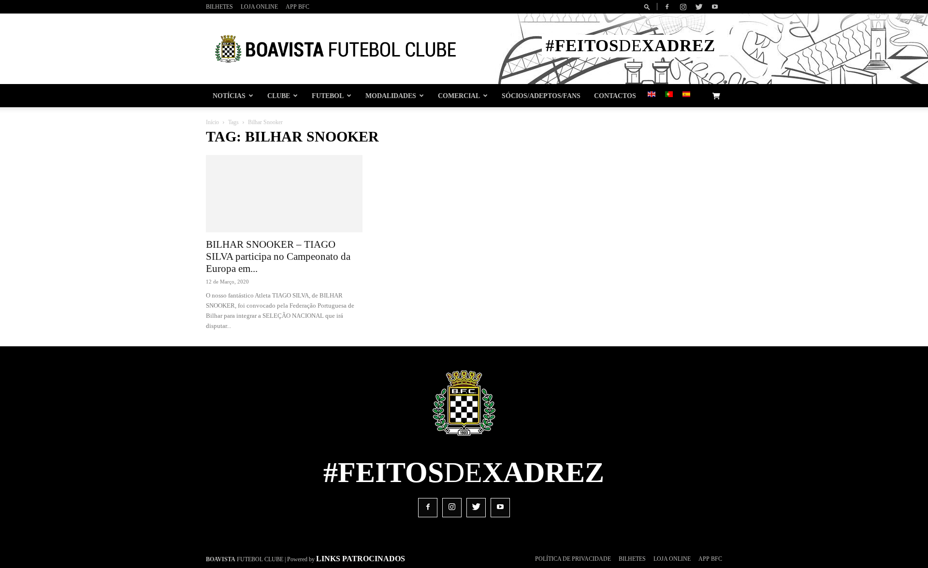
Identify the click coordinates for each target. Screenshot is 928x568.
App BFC (297, 6)
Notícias (229, 95)
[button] (648, 6)
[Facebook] (667, 7)
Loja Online (259, 6)
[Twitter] (699, 7)
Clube (278, 95)
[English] (651, 95)
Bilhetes (219, 6)
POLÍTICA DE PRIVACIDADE (573, 558)
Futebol (328, 95)
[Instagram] (683, 7)
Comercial (459, 95)
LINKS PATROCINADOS (360, 558)
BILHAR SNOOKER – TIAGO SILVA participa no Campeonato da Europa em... (278, 256)
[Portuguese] (669, 95)
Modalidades (390, 95)
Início (212, 122)
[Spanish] (686, 95)
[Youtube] (715, 7)
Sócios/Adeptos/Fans (541, 95)
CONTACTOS (615, 95)
